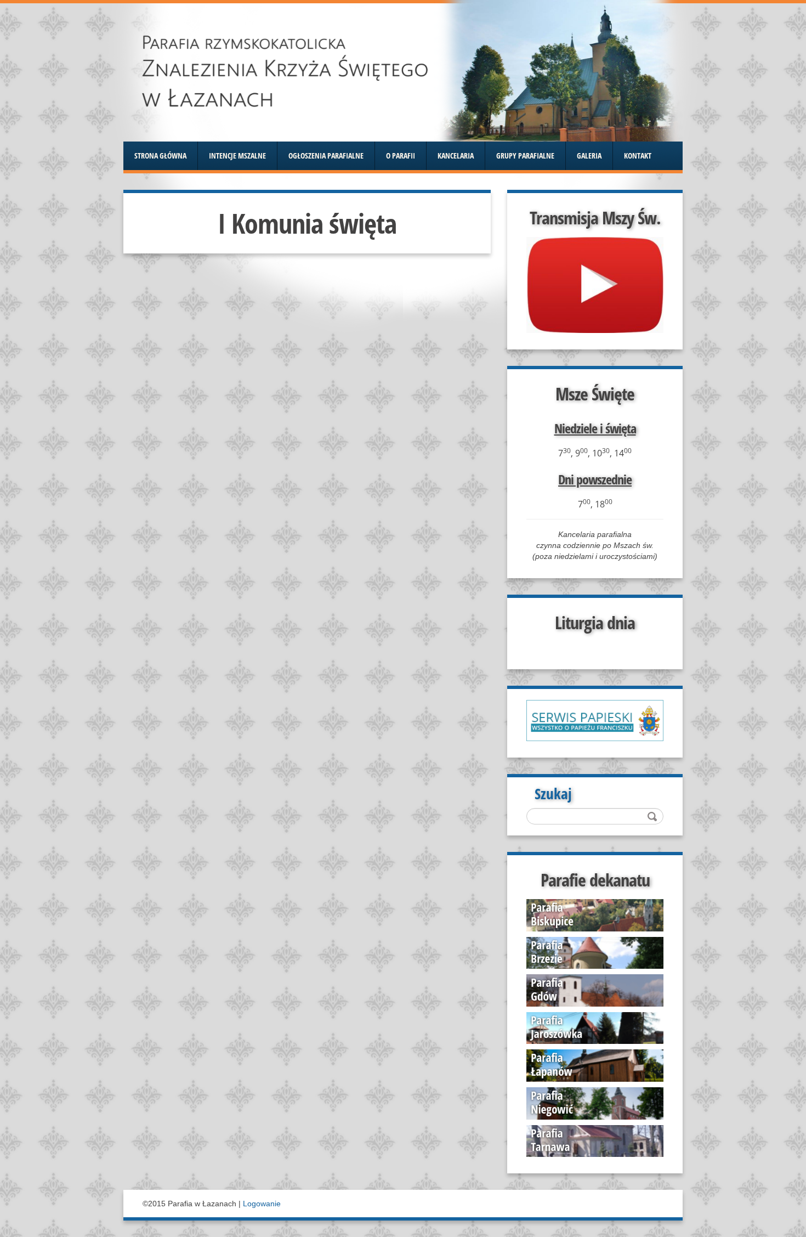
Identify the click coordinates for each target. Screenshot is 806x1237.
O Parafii (400, 156)
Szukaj (553, 796)
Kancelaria (456, 156)
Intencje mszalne (237, 156)
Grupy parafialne (525, 156)
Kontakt (637, 156)
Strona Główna (160, 156)
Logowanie (262, 1203)
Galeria (589, 156)
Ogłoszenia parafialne (326, 156)
